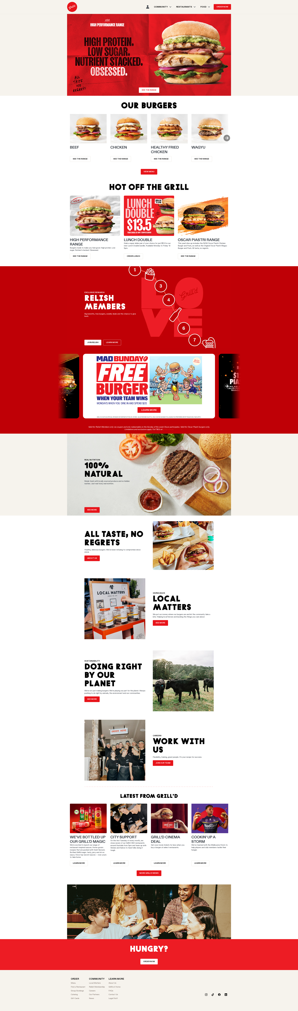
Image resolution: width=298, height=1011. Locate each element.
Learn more (112, 342)
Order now (149, 962)
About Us (92, 558)
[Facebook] (219, 994)
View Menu (149, 172)
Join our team (163, 763)
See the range (149, 90)
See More (92, 510)
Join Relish (92, 342)
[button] (227, 138)
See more (92, 699)
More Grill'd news (149, 873)
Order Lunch (133, 256)
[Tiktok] (212, 994)
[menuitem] (72, 7)
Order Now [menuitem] (222, 7)
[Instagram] (206, 994)
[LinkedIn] (225, 994)
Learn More (119, 863)
